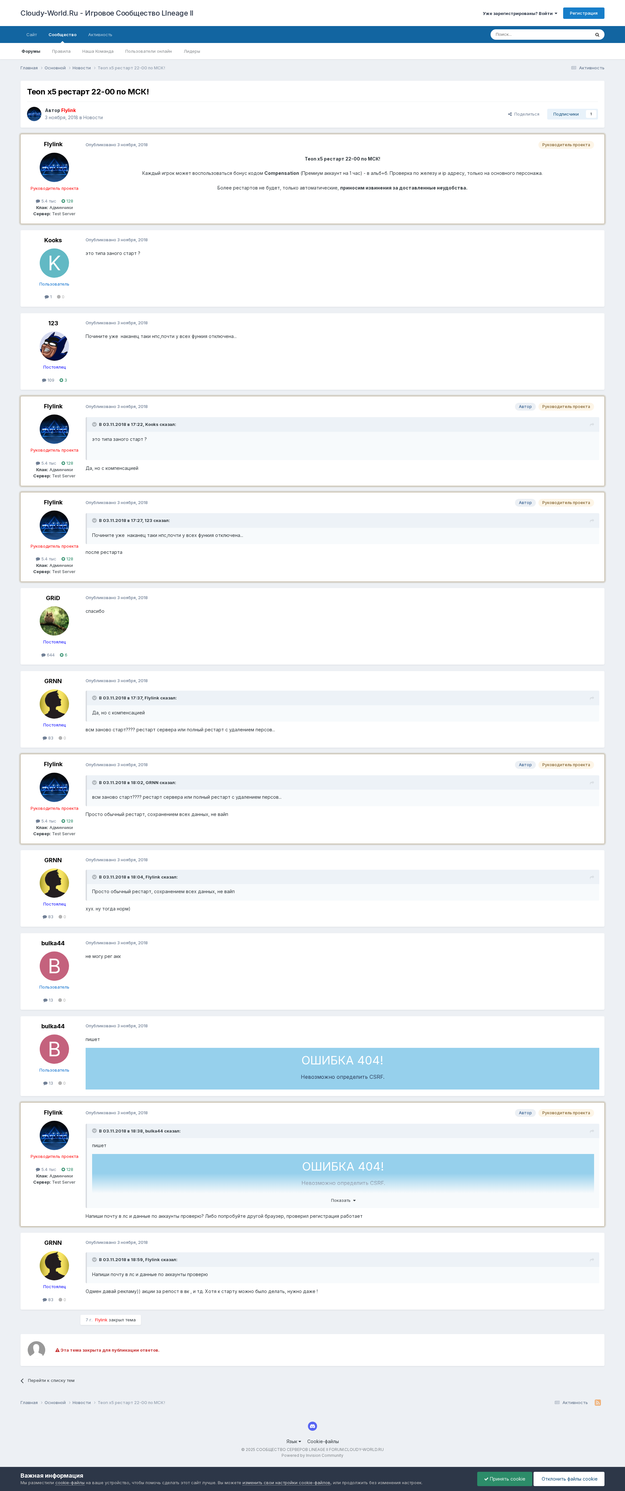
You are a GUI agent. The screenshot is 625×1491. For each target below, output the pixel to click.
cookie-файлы (70, 1482)
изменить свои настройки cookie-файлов (286, 1482)
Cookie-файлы (323, 1441)
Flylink (53, 144)
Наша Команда (98, 51)
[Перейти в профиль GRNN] (54, 704)
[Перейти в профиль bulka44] (54, 966)
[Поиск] (597, 34)
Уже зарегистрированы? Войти (519, 13)
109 (50, 380)
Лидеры (192, 51)
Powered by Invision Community (312, 1455)
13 (50, 1000)
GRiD (53, 598)
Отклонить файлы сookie (569, 1479)
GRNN (53, 681)
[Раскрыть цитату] (95, 424)
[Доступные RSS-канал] (597, 1402)
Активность (100, 34)
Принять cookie (507, 1479)
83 (50, 737)
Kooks (53, 240)
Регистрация (584, 13)
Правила (61, 51)
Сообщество (62, 34)
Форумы (30, 51)
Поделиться (525, 114)
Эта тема (572, 34)
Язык (292, 1441)
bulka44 (53, 943)
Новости (93, 117)
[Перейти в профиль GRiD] (54, 621)
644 (50, 654)
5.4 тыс (48, 201)
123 (53, 323)
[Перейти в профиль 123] (54, 346)
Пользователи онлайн (148, 51)
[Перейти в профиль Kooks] (54, 263)
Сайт (31, 34)
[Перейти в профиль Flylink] (34, 114)
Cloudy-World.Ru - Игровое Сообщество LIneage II (107, 13)
